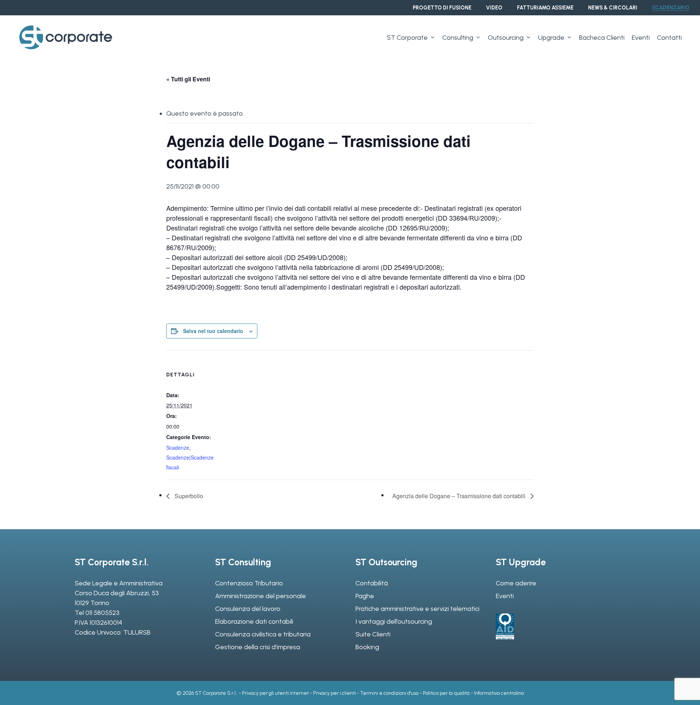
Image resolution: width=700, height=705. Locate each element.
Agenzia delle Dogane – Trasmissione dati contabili (459, 496)
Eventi (505, 596)
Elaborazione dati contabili (254, 621)
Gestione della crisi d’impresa (257, 647)
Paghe (364, 596)
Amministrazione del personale (260, 596)
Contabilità (371, 583)
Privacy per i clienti (334, 693)
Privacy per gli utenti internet (275, 693)
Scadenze (177, 447)
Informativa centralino (499, 693)
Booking (367, 647)
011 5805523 (102, 613)
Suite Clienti (372, 634)
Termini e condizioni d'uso (389, 693)
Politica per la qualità (446, 693)
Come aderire (516, 583)
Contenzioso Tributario (249, 583)
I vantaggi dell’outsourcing (393, 621)
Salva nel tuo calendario (213, 330)
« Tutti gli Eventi (188, 79)
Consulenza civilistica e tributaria (263, 634)
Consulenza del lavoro (247, 609)
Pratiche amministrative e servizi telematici (417, 609)
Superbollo (188, 496)
